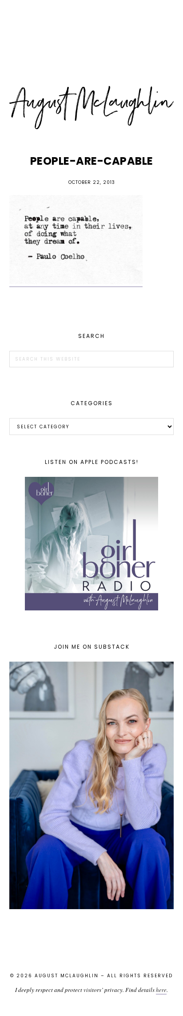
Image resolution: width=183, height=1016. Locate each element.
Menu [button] (91, 18)
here (161, 990)
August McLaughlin (91, 108)
